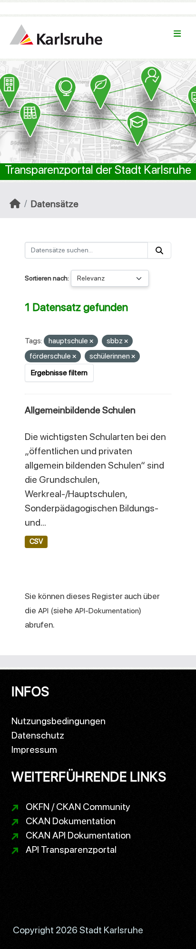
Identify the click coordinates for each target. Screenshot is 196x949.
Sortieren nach (46, 278)
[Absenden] (159, 250)
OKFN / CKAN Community (78, 806)
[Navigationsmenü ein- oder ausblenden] (177, 34)
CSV (36, 541)
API (43, 610)
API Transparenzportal (71, 849)
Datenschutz (37, 735)
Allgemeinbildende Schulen (80, 410)
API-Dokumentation (107, 610)
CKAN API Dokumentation (78, 835)
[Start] (15, 204)
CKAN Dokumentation (71, 821)
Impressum (34, 749)
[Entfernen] (91, 342)
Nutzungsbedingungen (58, 721)
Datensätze (54, 204)
